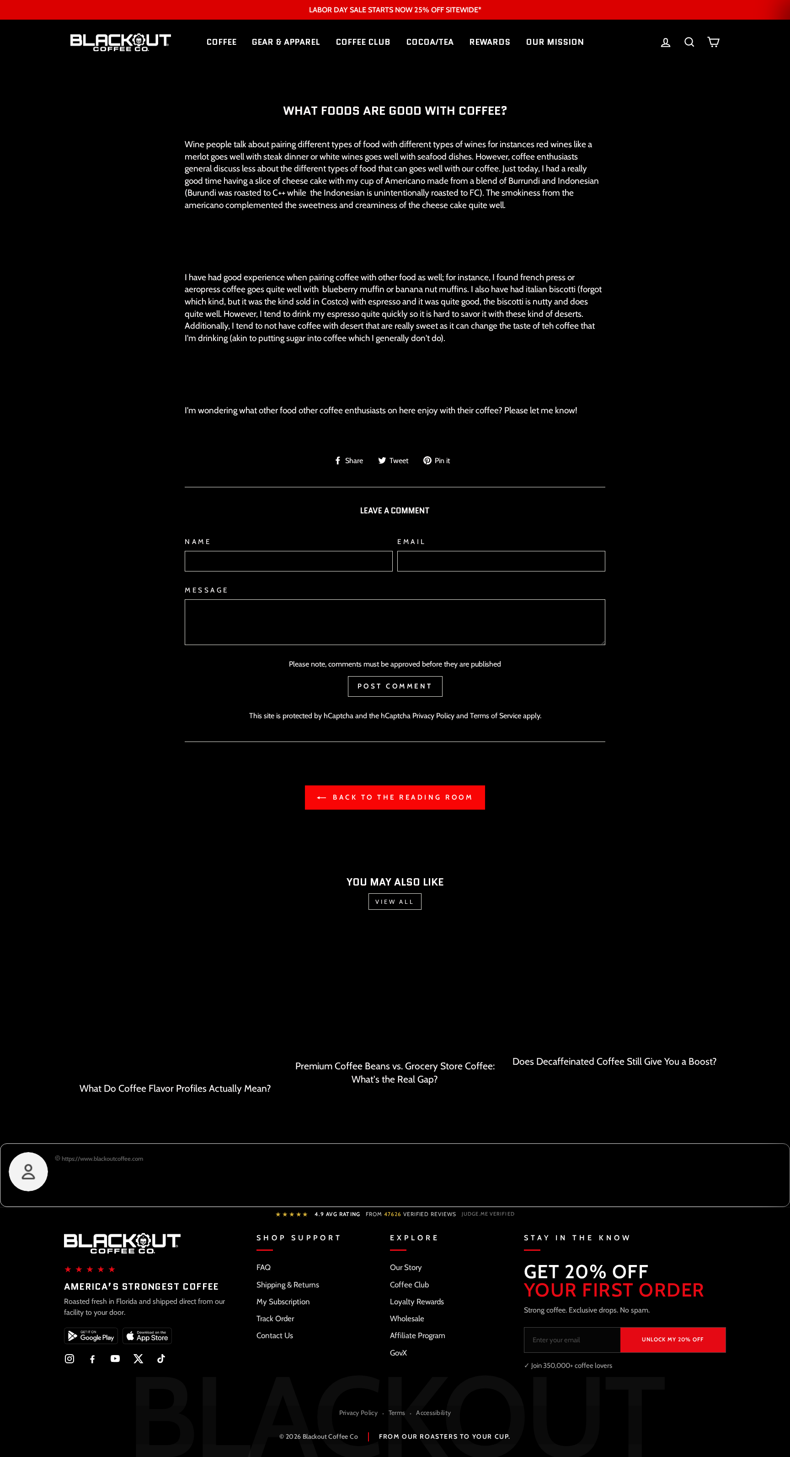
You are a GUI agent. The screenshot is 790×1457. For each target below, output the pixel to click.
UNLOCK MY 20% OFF (673, 1339)
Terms (397, 1413)
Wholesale (407, 1318)
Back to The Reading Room (402, 797)
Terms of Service (495, 715)
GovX (398, 1352)
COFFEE (221, 42)
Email (412, 541)
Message (207, 590)
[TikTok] (160, 1358)
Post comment (395, 686)
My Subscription (283, 1301)
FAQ (263, 1267)
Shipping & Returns (287, 1284)
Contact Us (274, 1335)
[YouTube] (115, 1358)
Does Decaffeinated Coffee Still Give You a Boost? (614, 1061)
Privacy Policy (433, 715)
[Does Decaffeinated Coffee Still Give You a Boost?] (615, 989)
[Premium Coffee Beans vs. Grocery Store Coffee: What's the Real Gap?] (395, 991)
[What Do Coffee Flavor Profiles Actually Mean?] (175, 1003)
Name (198, 541)
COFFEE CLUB (363, 42)
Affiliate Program (417, 1335)
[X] (138, 1358)
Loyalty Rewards (417, 1301)
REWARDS (489, 42)
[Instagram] (69, 1358)
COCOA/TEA (430, 42)
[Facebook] (92, 1358)
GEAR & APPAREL (286, 42)
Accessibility (433, 1413)
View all (395, 901)
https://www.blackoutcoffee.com (101, 1158)
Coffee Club (409, 1284)
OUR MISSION (555, 42)
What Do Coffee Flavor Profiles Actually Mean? (175, 1088)
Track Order (275, 1318)
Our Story (406, 1267)
